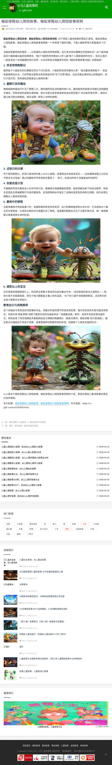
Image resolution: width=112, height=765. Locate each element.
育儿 (54, 524)
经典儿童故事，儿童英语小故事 (33, 671)
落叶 (21, 647)
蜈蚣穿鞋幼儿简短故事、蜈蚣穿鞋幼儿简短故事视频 (41, 403)
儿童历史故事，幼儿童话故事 (32, 560)
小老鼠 (96, 524)
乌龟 (92, 529)
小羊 (56, 529)
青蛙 (74, 524)
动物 (8, 524)
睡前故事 (36, 745)
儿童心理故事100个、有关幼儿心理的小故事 (21, 485)
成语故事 (79, 529)
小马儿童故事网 (26, 11)
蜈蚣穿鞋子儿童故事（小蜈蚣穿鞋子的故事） (28, 422)
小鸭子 (30, 534)
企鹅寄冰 (23, 584)
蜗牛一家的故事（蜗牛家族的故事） (24, 426)
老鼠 (84, 524)
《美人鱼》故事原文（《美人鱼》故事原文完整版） (42, 621)
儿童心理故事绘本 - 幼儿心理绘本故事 (18, 468)
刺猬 (31, 529)
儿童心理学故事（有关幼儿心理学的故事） (20, 496)
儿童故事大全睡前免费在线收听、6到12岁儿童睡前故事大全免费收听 (50, 658)
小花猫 (20, 524)
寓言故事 (33, 524)
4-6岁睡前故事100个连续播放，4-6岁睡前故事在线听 (43, 609)
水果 (21, 529)
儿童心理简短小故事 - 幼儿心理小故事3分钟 (21, 452)
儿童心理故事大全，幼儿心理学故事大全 (19, 474)
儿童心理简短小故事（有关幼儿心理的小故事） (22, 447)
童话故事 (46, 745)
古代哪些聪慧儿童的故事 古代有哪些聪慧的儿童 (41, 571)
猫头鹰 (9, 529)
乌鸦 (8, 534)
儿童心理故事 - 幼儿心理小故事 (15, 490)
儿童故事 (65, 745)
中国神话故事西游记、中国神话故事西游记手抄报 (41, 596)
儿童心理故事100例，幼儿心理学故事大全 (20, 479)
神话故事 (84, 745)
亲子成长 (44, 529)
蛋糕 (67, 529)
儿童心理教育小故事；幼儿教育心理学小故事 (21, 463)
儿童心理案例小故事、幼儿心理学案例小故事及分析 (24, 458)
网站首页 (26, 745)
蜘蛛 (19, 534)
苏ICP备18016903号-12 (84, 751)
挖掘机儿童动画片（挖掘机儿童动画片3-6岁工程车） (43, 634)
